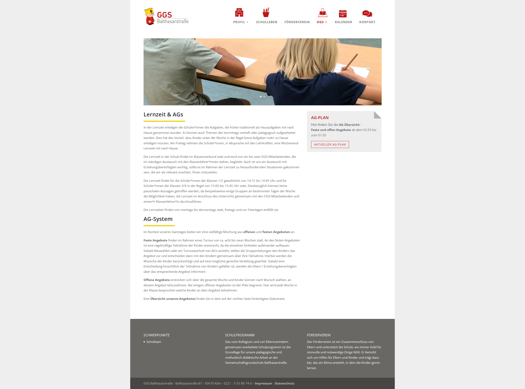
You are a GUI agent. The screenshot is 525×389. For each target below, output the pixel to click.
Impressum (263, 383)
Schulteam (153, 342)
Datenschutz (284, 383)
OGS (320, 22)
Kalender (343, 22)
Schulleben (266, 22)
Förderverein (297, 22)
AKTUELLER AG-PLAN (330, 144)
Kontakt (367, 22)
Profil (239, 22)
